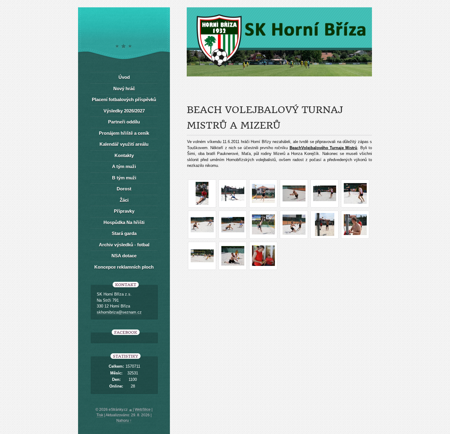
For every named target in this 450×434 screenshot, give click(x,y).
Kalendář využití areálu (123, 144)
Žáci (124, 200)
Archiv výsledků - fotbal (124, 244)
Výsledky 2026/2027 (124, 110)
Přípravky (124, 211)
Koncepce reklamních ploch (124, 267)
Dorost (124, 188)
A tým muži (124, 166)
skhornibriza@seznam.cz (119, 312)
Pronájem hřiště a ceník (124, 133)
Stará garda (124, 233)
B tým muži (124, 177)
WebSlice (143, 409)
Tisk (99, 415)
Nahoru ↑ (124, 420)
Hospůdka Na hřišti (123, 222)
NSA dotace (124, 255)
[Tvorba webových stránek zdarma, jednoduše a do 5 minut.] (131, 410)
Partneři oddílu (124, 121)
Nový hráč (124, 88)
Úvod (124, 77)
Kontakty (124, 155)
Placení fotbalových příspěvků (124, 99)
